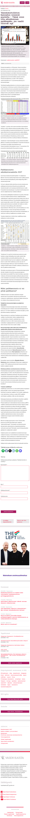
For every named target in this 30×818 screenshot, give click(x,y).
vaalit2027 (17, 60)
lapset (24, 675)
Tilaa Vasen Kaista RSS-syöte (15, 699)
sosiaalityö (18, 679)
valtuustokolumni (17, 682)
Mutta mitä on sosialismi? (9, 624)
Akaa (10, 673)
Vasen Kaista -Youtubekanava (15, 711)
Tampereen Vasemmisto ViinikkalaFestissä (12, 636)
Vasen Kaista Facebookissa (9, 791)
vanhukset (3, 684)
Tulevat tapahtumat (6, 739)
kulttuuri (7, 675)
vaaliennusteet (10, 60)
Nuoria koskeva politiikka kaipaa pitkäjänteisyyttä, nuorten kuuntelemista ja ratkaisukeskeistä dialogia (14, 617)
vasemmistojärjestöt (6, 686)
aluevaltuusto (16, 673)
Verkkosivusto (4, 496)
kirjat (2, 675)
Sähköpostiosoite (5, 490)
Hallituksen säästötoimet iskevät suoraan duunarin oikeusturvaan (14, 602)
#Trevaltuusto (4, 673)
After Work (4, 649)
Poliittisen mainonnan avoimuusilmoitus (11, 735)
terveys (8, 681)
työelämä (14, 681)
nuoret (9, 677)
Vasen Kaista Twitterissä (9, 797)
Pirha (13, 677)
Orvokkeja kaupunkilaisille (7, 521)
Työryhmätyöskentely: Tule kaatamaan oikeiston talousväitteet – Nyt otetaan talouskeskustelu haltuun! (13, 655)
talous (23, 679)
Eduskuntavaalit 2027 (6, 729)
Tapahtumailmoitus (21, 814)
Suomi (6, 8)
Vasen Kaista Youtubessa (9, 799)
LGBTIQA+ (3, 677)
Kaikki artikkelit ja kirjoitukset (9, 731)
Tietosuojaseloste (5, 737)
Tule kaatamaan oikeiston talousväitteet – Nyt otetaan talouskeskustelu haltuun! (14, 609)
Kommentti (4, 464)
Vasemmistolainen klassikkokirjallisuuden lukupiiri (14, 640)
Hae (28, 2)
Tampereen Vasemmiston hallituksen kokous (12, 645)
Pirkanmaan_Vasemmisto (7, 679)
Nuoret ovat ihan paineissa (21, 521)
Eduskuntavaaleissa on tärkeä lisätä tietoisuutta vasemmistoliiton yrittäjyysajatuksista (12, 594)
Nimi (2, 484)
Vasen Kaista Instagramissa (9, 794)
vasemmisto (15, 684)
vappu (8, 684)
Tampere (3, 681)
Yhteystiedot (4, 743)
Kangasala (23, 673)
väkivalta (9, 682)
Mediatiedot (4, 733)
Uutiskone (9, 815)
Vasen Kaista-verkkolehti (7, 741)
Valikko (22, 2)
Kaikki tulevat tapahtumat (15, 663)
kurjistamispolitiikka (16, 675)
